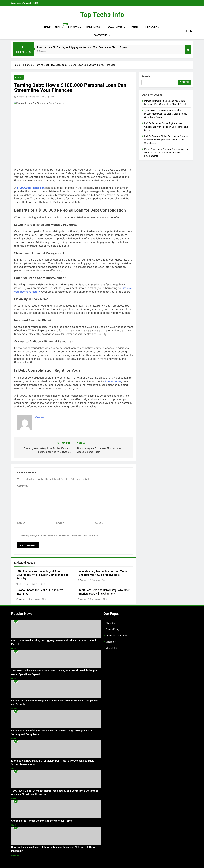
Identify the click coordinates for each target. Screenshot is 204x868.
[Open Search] (186, 31)
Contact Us (100, 35)
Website (99, 523)
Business (73, 27)
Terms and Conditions (117, 635)
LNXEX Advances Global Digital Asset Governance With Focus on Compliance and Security (42, 575)
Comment (23, 485)
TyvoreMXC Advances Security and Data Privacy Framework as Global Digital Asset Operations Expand (165, 114)
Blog (13, 648)
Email (60, 523)
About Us (110, 623)
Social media (114, 27)
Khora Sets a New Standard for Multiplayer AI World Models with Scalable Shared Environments (166, 152)
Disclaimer (111, 641)
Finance (19, 77)
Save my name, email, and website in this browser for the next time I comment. (60, 535)
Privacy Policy (112, 629)
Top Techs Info (102, 15)
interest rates (113, 381)
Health (134, 27)
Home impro (93, 27)
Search (145, 76)
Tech (60, 26)
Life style (151, 27)
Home (47, 27)
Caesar (20, 96)
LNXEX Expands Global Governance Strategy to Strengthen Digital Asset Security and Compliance (166, 139)
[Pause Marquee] (188, 49)
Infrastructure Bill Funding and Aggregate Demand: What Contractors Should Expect (82, 47)
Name (21, 523)
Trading (15, 855)
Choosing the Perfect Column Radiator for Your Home (41, 820)
